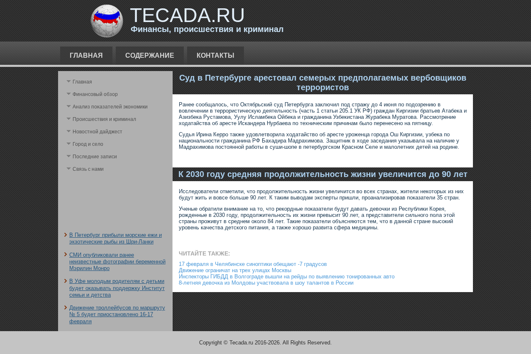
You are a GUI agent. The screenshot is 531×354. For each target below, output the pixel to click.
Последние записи (95, 157)
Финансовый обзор (95, 94)
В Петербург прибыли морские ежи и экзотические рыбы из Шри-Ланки (115, 238)
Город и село (88, 144)
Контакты (215, 55)
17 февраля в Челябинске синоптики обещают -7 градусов (253, 264)
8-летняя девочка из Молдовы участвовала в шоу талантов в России (266, 283)
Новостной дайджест (97, 132)
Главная (86, 55)
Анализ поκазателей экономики (110, 107)
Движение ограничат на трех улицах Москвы (235, 270)
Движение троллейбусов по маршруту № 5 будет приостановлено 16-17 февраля (117, 314)
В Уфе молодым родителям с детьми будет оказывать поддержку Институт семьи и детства (117, 288)
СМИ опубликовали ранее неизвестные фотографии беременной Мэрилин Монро (117, 262)
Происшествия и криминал (104, 119)
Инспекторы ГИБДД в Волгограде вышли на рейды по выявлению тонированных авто (287, 276)
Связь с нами (88, 169)
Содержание (149, 55)
